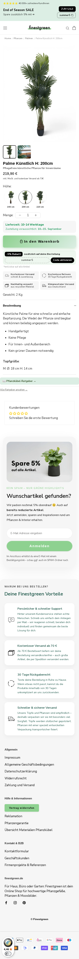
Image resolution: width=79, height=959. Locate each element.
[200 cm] (25, 197)
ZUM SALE (67, 9)
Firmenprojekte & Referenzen (25, 865)
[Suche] (67, 27)
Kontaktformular (17, 851)
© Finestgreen (39, 919)
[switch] (8, 954)
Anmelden (39, 546)
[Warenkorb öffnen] (74, 28)
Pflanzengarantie (16, 823)
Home (8, 38)
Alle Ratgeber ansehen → (14, 389)
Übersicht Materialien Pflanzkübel (29, 830)
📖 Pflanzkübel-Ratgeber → (19, 381)
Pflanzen (18, 38)
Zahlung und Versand (20, 785)
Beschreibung (12, 305)
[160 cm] (10, 197)
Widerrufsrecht (16, 778)
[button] (9, 152)
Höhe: (7, 186)
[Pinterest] (24, 902)
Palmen (29, 38)
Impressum (12, 757)
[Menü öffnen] (5, 27)
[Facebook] (6, 902)
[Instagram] (15, 902)
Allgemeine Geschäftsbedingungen (29, 764)
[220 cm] (40, 197)
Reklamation (13, 816)
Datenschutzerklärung (21, 771)
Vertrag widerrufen (21, 808)
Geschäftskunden (17, 858)
